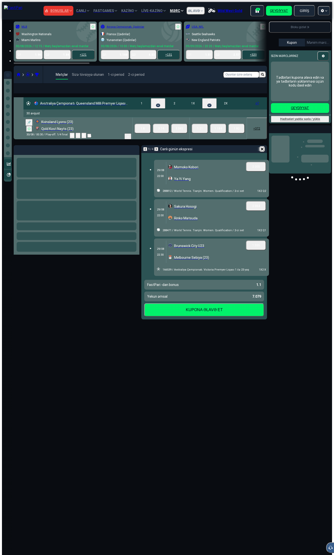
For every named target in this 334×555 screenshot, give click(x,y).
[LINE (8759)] (19, 74)
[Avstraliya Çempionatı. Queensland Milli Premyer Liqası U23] (37, 74)
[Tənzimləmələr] (323, 56)
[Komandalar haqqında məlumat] (89, 143)
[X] (161, 136)
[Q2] (179, 136)
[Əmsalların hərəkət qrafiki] (78, 143)
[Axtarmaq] (262, 74)
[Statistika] (72, 143)
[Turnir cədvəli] (83, 143)
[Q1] (142, 136)
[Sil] (262, 157)
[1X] (200, 136)
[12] (218, 136)
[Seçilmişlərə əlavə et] (93, 26)
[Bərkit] (29, 130)
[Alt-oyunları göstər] (127, 144)
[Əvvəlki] (145, 157)
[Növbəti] (156, 157)
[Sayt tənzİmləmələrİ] (324, 10)
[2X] (236, 136)
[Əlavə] (260, 92)
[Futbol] (28, 74)
